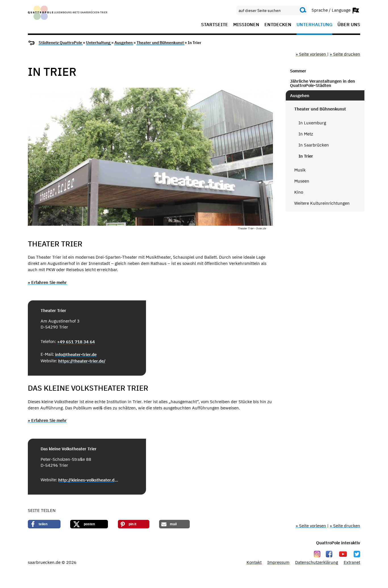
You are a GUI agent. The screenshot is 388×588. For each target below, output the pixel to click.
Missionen (246, 24)
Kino (298, 192)
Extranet (352, 562)
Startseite (214, 24)
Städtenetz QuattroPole (61, 42)
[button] (44, 524)
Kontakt (254, 562)
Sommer (298, 71)
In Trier (306, 156)
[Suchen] (303, 10)
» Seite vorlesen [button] (311, 54)
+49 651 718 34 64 (76, 341)
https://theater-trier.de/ (82, 361)
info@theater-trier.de (76, 354)
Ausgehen (123, 42)
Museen (301, 181)
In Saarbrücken (314, 145)
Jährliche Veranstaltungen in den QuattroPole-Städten (322, 83)
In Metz (306, 134)
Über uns (348, 24)
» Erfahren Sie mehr (47, 282)
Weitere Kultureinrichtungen (322, 203)
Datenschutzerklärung (316, 562)
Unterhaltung (314, 24)
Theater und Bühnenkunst (161, 42)
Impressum (278, 562)
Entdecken (277, 24)
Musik (300, 170)
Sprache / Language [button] (332, 9)
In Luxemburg (312, 122)
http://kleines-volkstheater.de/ (88, 480)
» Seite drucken (345, 54)
